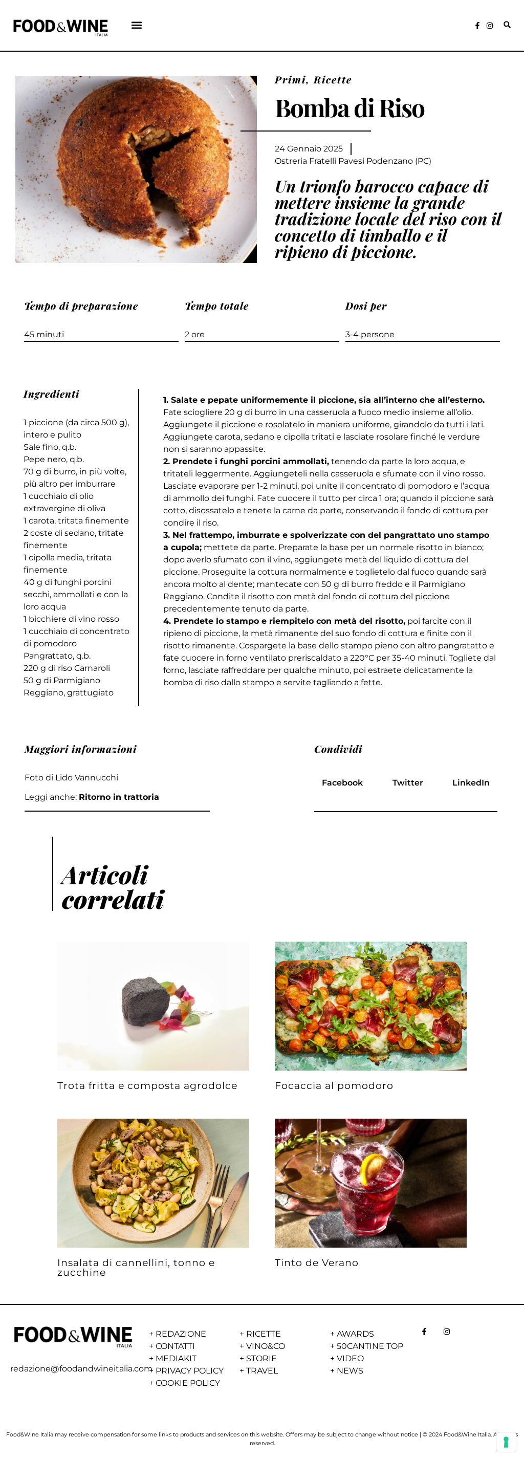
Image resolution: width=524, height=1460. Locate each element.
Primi (290, 79)
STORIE (261, 1358)
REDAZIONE (181, 1334)
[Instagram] (489, 25)
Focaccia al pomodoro (334, 1085)
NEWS (350, 1371)
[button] (136, 24)
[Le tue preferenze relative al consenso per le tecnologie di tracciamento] (506, 1442)
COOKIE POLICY (188, 1383)
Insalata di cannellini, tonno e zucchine (136, 1267)
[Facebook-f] (477, 25)
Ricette (333, 79)
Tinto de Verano (317, 1262)
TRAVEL (262, 1371)
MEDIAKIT (176, 1358)
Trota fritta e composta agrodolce (147, 1085)
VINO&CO (265, 1346)
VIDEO (350, 1358)
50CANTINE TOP (370, 1346)
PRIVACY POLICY (190, 1371)
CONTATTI (175, 1346)
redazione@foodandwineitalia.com (81, 1369)
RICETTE (263, 1334)
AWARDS (355, 1334)
